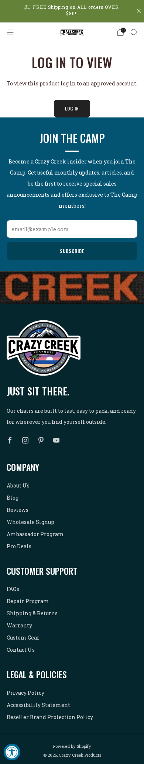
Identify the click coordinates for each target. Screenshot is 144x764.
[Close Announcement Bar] (139, 11)
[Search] (133, 32)
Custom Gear (23, 637)
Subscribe (72, 251)
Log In (72, 108)
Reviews (17, 509)
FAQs (13, 588)
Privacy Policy (25, 692)
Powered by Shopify (72, 746)
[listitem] (72, 11)
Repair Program (28, 601)
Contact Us (21, 649)
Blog (12, 497)
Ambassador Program (35, 534)
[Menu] (10, 32)
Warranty (19, 625)
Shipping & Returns (32, 613)
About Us (18, 485)
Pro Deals (19, 546)
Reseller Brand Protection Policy (50, 717)
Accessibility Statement (38, 704)
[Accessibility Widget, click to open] (12, 752)
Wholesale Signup (30, 521)
